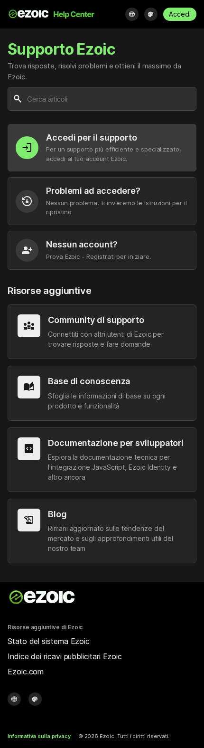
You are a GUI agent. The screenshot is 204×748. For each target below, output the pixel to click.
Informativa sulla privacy (39, 736)
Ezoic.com (26, 671)
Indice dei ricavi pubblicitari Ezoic (65, 656)
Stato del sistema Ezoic (49, 641)
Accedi (180, 14)
